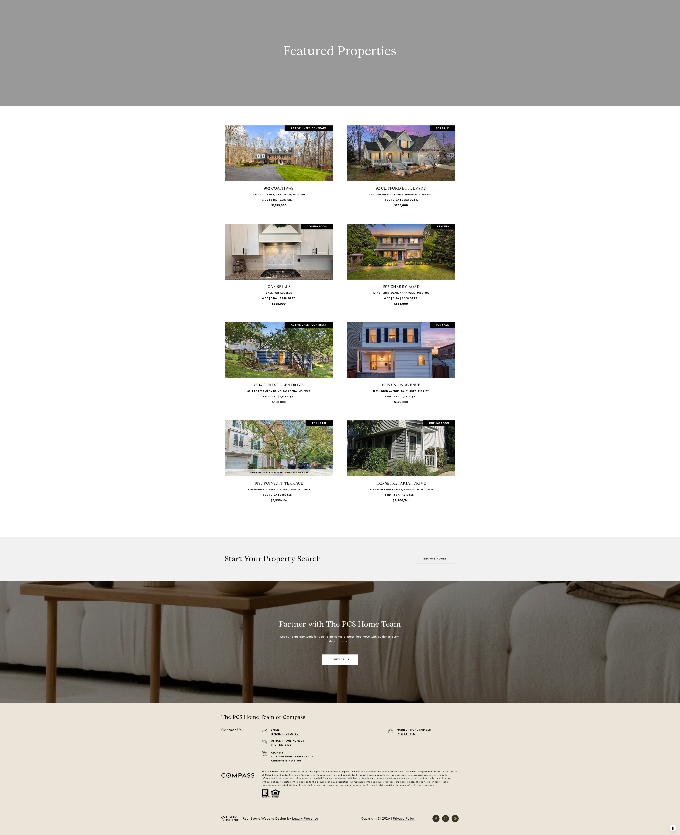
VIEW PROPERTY (279, 167)
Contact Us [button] (340, 659)
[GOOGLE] (455, 818)
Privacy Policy (404, 818)
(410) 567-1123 (406, 733)
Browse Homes (435, 558)
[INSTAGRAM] (445, 818)
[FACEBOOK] (436, 818)
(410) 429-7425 (281, 744)
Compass (356, 771)
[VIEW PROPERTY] (279, 164)
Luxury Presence (305, 818)
